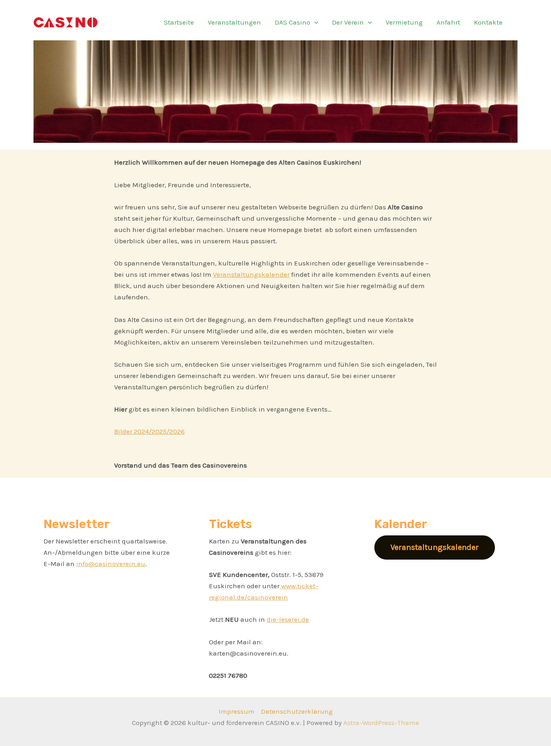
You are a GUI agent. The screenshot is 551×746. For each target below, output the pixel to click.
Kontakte (488, 22)
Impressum (237, 711)
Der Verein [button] (348, 22)
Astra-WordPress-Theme (381, 723)
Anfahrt (448, 22)
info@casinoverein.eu (110, 564)
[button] (314, 22)
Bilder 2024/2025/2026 (149, 431)
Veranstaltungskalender (251, 274)
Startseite (179, 22)
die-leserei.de (288, 619)
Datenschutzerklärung (297, 711)
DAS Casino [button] (292, 22)
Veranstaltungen (234, 22)
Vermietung (404, 22)
